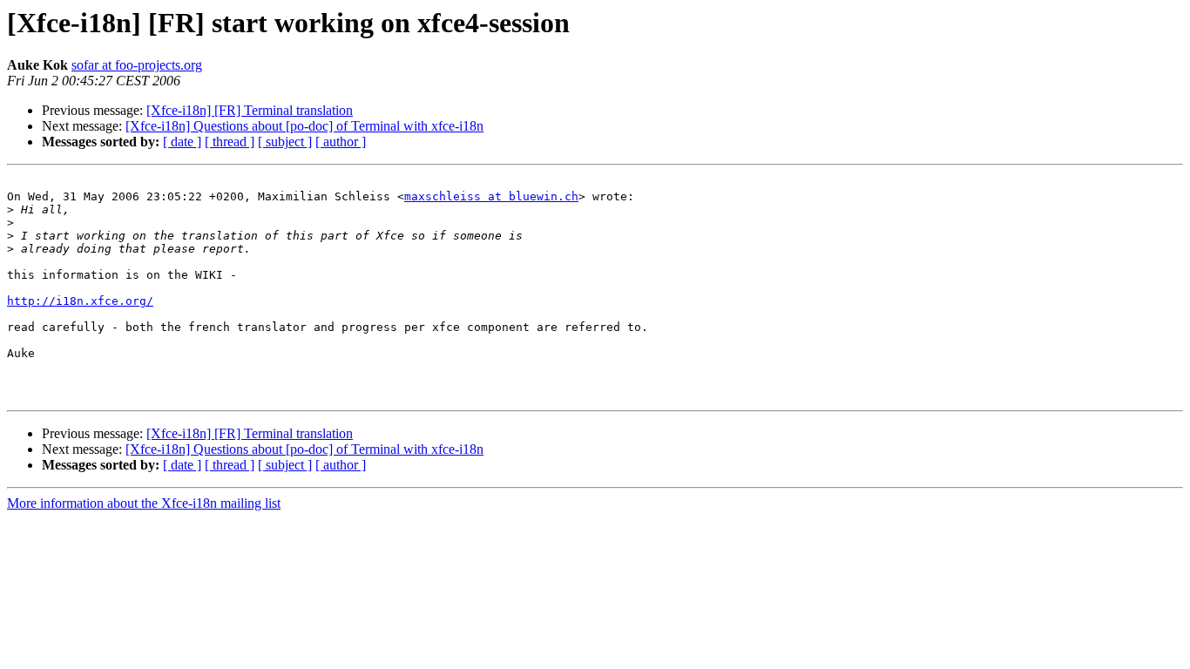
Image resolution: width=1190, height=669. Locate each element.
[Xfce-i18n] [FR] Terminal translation (249, 110)
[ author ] (340, 141)
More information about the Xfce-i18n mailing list (144, 503)
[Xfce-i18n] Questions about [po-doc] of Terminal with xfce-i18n (304, 125)
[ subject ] (285, 141)
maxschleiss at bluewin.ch (491, 196)
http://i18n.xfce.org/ (80, 300)
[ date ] (182, 141)
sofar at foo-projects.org (136, 64)
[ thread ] (229, 141)
